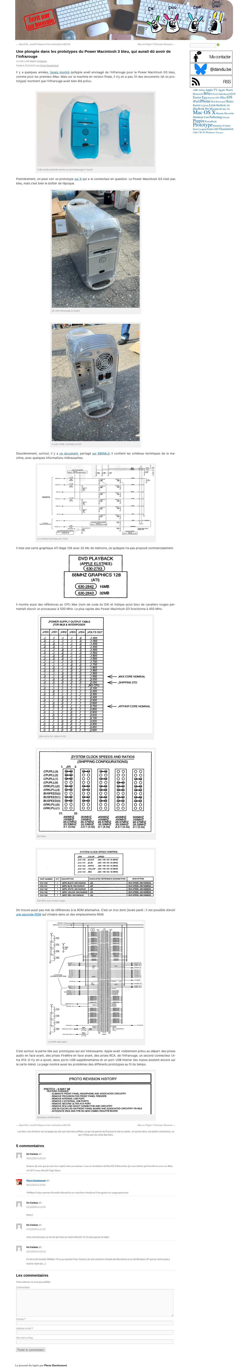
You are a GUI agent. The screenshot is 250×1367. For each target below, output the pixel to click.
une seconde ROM (28, 914)
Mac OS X (204, 112)
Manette (220, 113)
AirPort (201, 90)
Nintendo (226, 117)
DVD (233, 93)
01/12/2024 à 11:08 (36, 1207)
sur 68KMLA (101, 453)
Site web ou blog (24, 1338)
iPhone (204, 101)
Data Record (224, 93)
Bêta (207, 93)
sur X (78, 179)
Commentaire (23, 1287)
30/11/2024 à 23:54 (36, 1185)
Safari (227, 125)
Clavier (214, 93)
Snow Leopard (199, 129)
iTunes (229, 101)
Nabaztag (215, 117)
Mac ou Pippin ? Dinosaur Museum (156, 44)
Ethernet (211, 97)
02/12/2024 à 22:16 (36, 1251)
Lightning (205, 105)
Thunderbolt (226, 129)
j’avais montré (59, 72)
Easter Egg (200, 97)
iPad (196, 101)
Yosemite (219, 132)
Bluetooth (198, 93)
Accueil (216, 3)
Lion (212, 105)
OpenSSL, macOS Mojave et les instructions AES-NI (43, 44)
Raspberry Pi (219, 125)
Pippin (198, 121)
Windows (210, 132)
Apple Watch (225, 90)
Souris (210, 129)
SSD (216, 129)
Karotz (197, 105)
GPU (217, 97)
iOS (229, 97)
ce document (68, 453)
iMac (223, 97)
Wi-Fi (202, 132)
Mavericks (229, 113)
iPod (213, 101)
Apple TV (212, 90)
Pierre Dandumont (49, 65)
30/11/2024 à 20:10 (36, 1158)
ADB (195, 90)
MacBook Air (223, 105)
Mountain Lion (201, 117)
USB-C (196, 132)
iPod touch (220, 101)
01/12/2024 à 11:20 (36, 1229)
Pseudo (20, 1319)
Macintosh (216, 109)
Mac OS (226, 108)
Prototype (42, 61)
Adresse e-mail (23, 1328)
